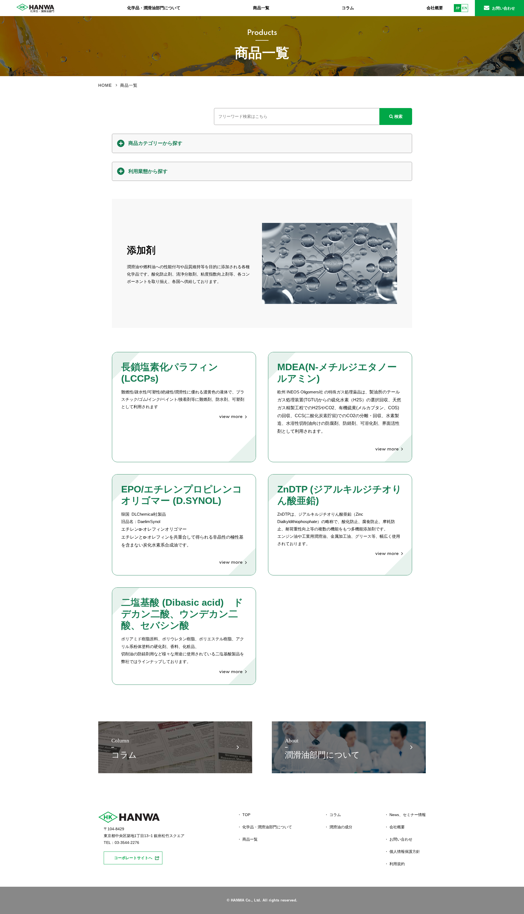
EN (464, 8)
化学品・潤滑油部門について (153, 8)
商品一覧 (261, 8)
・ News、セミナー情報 (405, 815)
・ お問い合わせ (398, 839)
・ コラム (332, 815)
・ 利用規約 (395, 864)
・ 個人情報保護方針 (402, 851)
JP (457, 8)
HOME (105, 85)
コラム (348, 8)
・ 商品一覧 (247, 839)
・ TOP (243, 815)
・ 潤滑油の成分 (338, 827)
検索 (398, 116)
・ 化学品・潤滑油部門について (264, 827)
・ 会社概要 (395, 827)
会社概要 (435, 8)
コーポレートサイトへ (133, 858)
